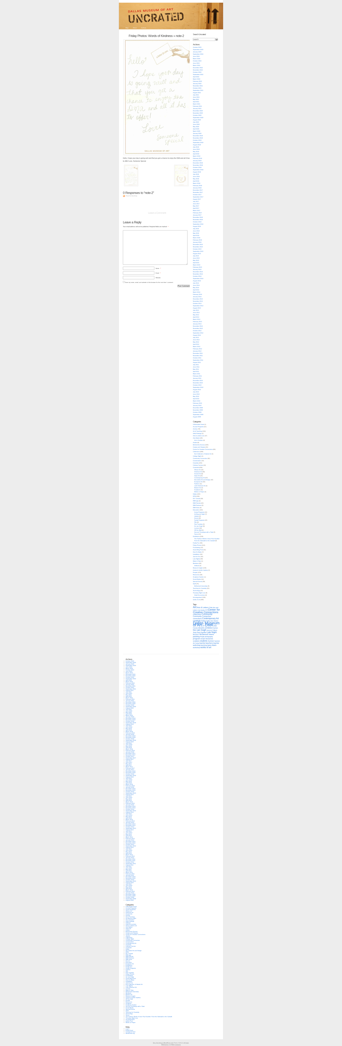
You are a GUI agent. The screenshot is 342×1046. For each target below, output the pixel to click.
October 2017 (197, 194)
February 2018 (197, 185)
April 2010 (196, 398)
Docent (196, 518)
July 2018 (196, 174)
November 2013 (198, 301)
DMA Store (196, 507)
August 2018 (197, 172)
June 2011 (196, 367)
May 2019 (196, 151)
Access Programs (198, 426)
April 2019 (196, 154)
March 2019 (196, 156)
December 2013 (198, 299)
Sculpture (197, 489)
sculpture (196, 641)
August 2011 (197, 362)
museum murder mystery (200, 570)
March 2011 (196, 373)
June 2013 (196, 312)
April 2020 (196, 129)
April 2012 (196, 344)
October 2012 (197, 330)
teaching (204, 645)
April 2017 (196, 208)
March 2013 (196, 319)
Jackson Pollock (212, 630)
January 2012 (197, 351)
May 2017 (196, 206)
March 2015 (196, 265)
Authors (143, 28)
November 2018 (198, 165)
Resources (196, 574)
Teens (196, 534)
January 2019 (197, 160)
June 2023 (196, 63)
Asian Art (197, 475)
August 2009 (197, 417)
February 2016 (197, 240)
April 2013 (196, 317)
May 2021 (196, 99)
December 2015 (198, 244)
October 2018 (197, 167)
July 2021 (196, 95)
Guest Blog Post (198, 549)
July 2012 (196, 337)
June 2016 (196, 231)
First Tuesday (198, 524)
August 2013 (197, 308)
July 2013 (196, 310)
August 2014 (197, 281)
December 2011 (198, 353)
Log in (127, 1029)
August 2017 (197, 199)
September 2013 (198, 305)
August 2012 (197, 335)
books (203, 610)
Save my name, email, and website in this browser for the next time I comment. (149, 282)
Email (158, 273)
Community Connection (200, 458)
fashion (215, 628)
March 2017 (196, 210)
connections (197, 619)
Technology (196, 590)
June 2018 (196, 176)
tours (214, 645)
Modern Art (197, 487)
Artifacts (196, 565)
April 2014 (196, 290)
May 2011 (196, 369)
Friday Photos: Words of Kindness (151, 36)
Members (196, 563)
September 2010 (198, 387)
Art (195, 607)
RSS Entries (165, 1044)
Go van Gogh (198, 526)
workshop (196, 647)
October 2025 (197, 47)
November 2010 (198, 383)
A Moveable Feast (198, 424)
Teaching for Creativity (200, 588)
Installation (196, 554)
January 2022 (197, 83)
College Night (197, 456)
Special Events (197, 581)
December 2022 (198, 67)
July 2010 (196, 392)
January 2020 (197, 133)
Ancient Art (197, 473)
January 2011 (197, 378)
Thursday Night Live (199, 593)
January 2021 (197, 108)
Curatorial (196, 467)
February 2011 (197, 376)
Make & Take (197, 561)
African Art (197, 469)
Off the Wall (197, 530)
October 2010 (197, 385)
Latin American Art (199, 485)
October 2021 (197, 88)
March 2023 (196, 65)
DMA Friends (197, 503)
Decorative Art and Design (202, 479)
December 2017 (198, 190)
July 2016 (196, 228)
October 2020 (197, 115)
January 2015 (197, 269)
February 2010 (197, 403)
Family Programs (199, 520)
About (135, 28)
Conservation (197, 460)
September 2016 (198, 224)
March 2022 (196, 79)
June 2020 (196, 124)
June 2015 (196, 258)
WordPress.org (130, 1033)
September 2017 (198, 197)
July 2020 (196, 122)
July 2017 (196, 201)
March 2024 (196, 58)
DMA (209, 625)
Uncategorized (197, 597)
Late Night (212, 632)
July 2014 (196, 283)
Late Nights (196, 559)
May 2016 (196, 233)
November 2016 (198, 219)
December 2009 (198, 407)
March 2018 (196, 183)
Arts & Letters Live (198, 435)
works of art (196, 599)
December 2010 (198, 380)
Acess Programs (199, 512)
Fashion (196, 483)
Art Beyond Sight (199, 514)
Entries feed (129, 1030)
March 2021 (196, 104)
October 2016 (197, 222)
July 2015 (196, 256)
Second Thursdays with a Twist (203, 532)
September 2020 (198, 117)
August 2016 (197, 226)
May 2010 (196, 396)
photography (209, 636)
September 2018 (198, 169)
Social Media (197, 579)
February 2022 (197, 81)
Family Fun (196, 543)
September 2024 (198, 54)
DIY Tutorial (196, 498)
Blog (127, 28)
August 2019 (197, 144)
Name (158, 268)
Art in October (198, 440)
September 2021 (198, 90)
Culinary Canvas (198, 465)
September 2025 (198, 49)
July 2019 (196, 147)
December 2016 (198, 217)
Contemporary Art (199, 477)
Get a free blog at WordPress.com (163, 1043)
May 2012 (196, 342)
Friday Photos (197, 545)
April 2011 (196, 371)
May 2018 (196, 178)
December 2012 (198, 326)
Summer (211, 641)
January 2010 (197, 405)
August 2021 (197, 92)
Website (158, 277)
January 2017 (197, 215)
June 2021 (196, 97)
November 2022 (198, 70)
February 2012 (197, 349)
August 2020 (197, 120)
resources (209, 639)
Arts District (196, 438)
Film (195, 522)
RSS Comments (176, 1044)
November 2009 (198, 410)
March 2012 (196, 346)
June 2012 (196, 339)
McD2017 (196, 634)
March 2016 (196, 237)
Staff (194, 583)
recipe (203, 639)
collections (197, 614)
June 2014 (196, 285)
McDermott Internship (200, 586)
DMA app (196, 501)
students (203, 641)
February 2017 (197, 212)
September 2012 (198, 333)
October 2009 (197, 412)
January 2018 (197, 188)
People (195, 572)
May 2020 (196, 126)
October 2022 (197, 72)
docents (201, 628)
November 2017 (198, 192)
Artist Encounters (199, 595)
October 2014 (197, 276)
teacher (202, 643)
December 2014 (198, 271)
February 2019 (197, 158)
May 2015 (196, 260)
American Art (198, 471)
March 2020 (196, 131)
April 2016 (196, 235)
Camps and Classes (199, 447)
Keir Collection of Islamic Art (202, 454)
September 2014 (198, 278)
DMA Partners (197, 505)
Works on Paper (199, 491)
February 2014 (197, 294)
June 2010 (196, 394)
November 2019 (198, 138)
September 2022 (198, 74)
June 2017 (196, 203)
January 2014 (197, 296)
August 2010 (197, 389)
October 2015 (197, 249)
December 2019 (198, 135)
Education (196, 510)
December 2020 (198, 110)
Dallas (195, 494)
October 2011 (197, 358)
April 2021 (196, 101)
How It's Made (197, 552)
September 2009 (198, 414)
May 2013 (196, 315)
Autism (195, 442)
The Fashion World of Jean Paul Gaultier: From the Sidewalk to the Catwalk (149, 1016)
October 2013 (197, 303)
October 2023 (197, 61)
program (196, 639)
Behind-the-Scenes (199, 445)
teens (209, 645)
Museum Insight (198, 568)
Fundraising (196, 547)
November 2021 (198, 86)
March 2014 (196, 292)
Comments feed (130, 1032)
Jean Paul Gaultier (199, 632)
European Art (198, 481)
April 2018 (196, 181)
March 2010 (196, 401)
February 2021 (197, 106)
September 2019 (198, 142)
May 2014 (196, 287)
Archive (195, 429)
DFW (194, 496)
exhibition (209, 628)
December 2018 (198, 163)
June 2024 (196, 56)
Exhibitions (196, 536)
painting (196, 637)
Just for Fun (196, 556)
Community (207, 614)
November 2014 (198, 274)
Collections (196, 451)
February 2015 (197, 267)
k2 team (186, 1043)
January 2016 (197, 242)
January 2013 (197, 324)
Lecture (196, 528)
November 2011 (198, 355)
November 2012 (198, 328)
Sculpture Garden (198, 577)
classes (196, 516)
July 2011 (196, 364)
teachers (209, 643)
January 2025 (197, 52)
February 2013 (197, 321)
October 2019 (197, 140)
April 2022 (196, 76)
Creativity (196, 463)
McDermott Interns (207, 634)
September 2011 (198, 360)
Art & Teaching (197, 431)
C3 (206, 610)
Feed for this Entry (131, 196)
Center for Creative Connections (203, 449)
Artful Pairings (197, 433)
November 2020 (198, 113)
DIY (203, 626)
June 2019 (196, 149)
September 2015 (198, 251)
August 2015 (197, 253)
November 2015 (198, 246)
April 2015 (196, 262)
